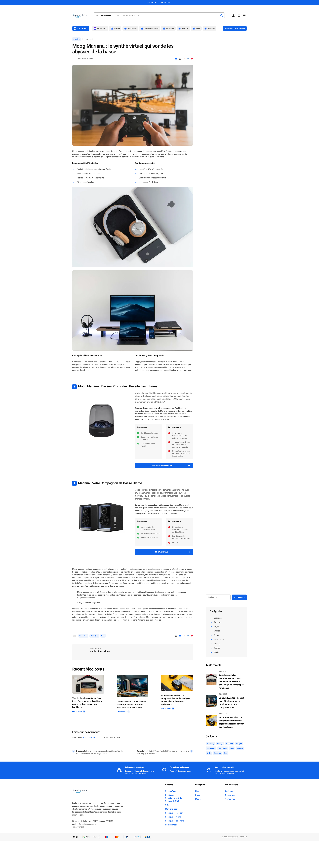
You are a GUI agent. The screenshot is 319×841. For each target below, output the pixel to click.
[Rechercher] (221, 15)
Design (220, 743)
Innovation (83, 636)
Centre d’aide (170, 791)
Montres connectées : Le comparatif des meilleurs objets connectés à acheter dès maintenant (175, 700)
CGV (167, 805)
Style (209, 753)
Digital (216, 626)
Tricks (216, 652)
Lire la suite (77, 711)
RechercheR (239, 597)
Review (217, 643)
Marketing (94, 636)
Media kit (199, 799)
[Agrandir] (189, 190)
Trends (217, 648)
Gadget (239, 743)
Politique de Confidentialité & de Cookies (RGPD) (173, 798)
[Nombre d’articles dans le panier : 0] (238, 15)
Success (217, 753)
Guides (217, 630)
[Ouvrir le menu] (244, 15)
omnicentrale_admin (85, 59)
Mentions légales (172, 809)
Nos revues (230, 795)
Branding (210, 743)
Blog (197, 791)
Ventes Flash (230, 799)
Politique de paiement (174, 820)
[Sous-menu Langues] (170, 2)
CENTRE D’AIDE (153, 2)
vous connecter (88, 737)
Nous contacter (171, 824)
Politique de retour (173, 817)
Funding (229, 743)
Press (197, 795)
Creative (76, 39)
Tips (225, 753)
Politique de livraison (174, 813)
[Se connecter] (233, 15)
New (103, 636)
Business (218, 618)
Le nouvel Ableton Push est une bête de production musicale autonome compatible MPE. (131, 704)
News (216, 635)
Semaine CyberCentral (235, 28)
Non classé (219, 639)
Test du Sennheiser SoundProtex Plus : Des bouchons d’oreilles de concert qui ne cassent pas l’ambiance (87, 703)
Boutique (229, 791)
